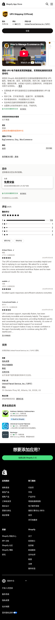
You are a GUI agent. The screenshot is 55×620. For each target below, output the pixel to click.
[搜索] (47, 4)
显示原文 (23, 109)
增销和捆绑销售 (34, 501)
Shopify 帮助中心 (9, 536)
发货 (4, 148)
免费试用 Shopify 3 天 (27, 458)
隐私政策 (5, 361)
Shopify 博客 (7, 550)
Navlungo (13, 432)
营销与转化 (6, 510)
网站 (4, 387)
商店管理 (5, 515)
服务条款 (5, 594)
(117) (18, 24)
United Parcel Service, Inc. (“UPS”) (37, 24)
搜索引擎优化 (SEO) (36, 510)
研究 (4, 554)
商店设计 (5, 506)
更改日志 (19, 399)
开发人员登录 (7, 588)
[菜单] (51, 4)
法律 (30, 564)
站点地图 (5, 606)
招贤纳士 (31, 541)
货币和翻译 (32, 520)
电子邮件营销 (33, 506)
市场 (30, 492)
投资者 (31, 545)
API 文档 (5, 541)
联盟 (30, 559)
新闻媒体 (31, 550)
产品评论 (31, 497)
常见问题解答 (7, 365)
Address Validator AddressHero (22, 411)
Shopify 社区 (7, 545)
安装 (27, 31)
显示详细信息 (6, 335)
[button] (27, 415)
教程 (4, 368)
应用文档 (5, 372)
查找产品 (5, 492)
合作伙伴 (31, 554)
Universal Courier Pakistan (20, 424)
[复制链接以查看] (13, 250)
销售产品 (5, 497)
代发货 (31, 487)
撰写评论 (7, 241)
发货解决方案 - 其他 (10, 157)
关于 (30, 536)
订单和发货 (6, 501)
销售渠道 (5, 487)
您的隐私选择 (7, 612)
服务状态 (31, 568)
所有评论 (19, 241)
